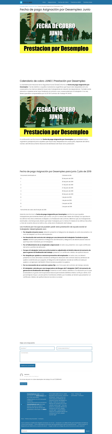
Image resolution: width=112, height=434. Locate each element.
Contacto (81, 395)
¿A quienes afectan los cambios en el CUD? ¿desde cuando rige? (58, 403)
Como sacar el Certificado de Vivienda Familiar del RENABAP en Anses (58, 400)
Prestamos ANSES (76, 2)
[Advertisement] (56, 65)
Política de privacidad (76, 394)
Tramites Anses (87, 2)
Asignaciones (52, 2)
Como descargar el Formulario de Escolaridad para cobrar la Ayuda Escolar (55, 424)
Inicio (44, 2)
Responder (23, 384)
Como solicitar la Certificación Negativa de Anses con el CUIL (37, 423)
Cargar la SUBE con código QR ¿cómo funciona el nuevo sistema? (66, 426)
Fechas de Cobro (63, 2)
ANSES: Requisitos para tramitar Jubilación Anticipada (58, 395)
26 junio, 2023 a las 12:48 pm (31, 376)
